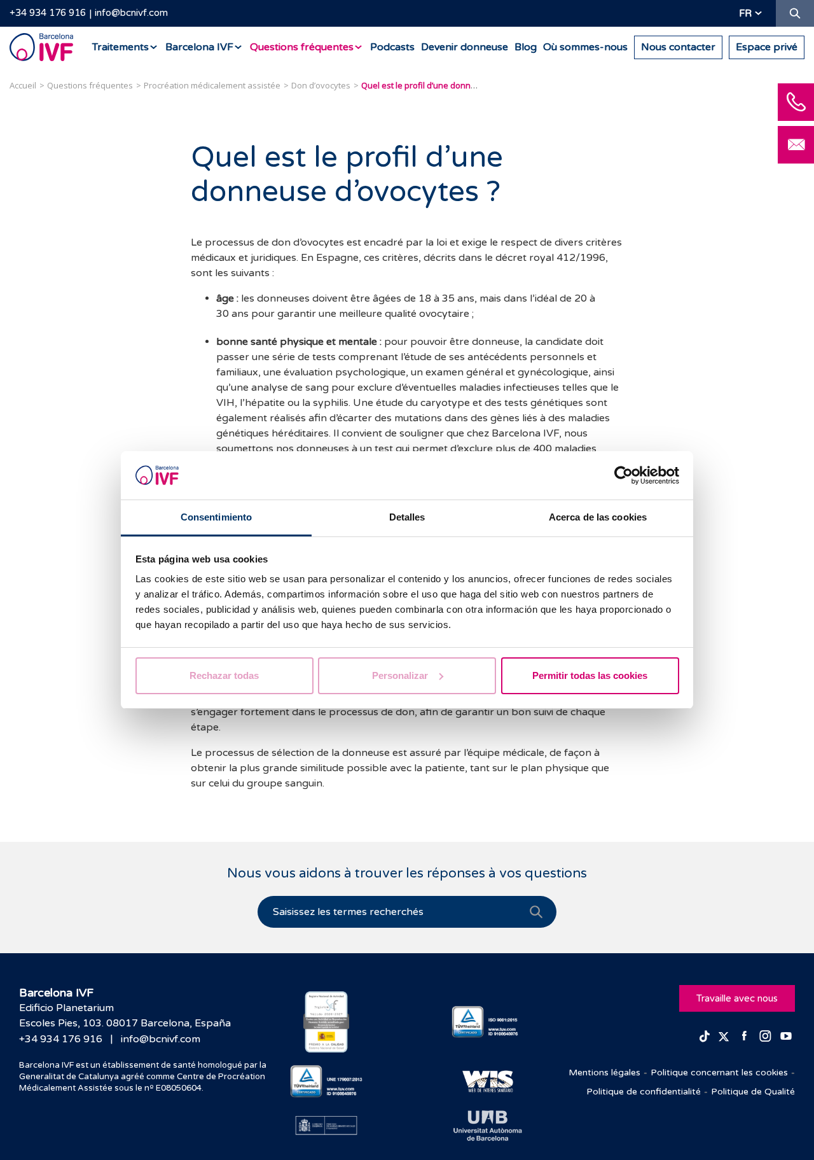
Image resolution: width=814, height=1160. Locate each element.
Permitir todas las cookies (589, 675)
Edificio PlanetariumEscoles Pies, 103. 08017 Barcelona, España (125, 1016)
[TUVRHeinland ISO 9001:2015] (488, 1022)
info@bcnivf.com (131, 12)
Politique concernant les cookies (719, 1072)
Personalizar (400, 675)
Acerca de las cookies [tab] (598, 517)
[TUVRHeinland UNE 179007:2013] (326, 1081)
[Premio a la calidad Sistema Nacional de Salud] (326, 1021)
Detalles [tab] (407, 517)
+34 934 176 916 (48, 12)
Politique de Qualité (753, 1091)
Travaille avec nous (737, 998)
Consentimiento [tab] (216, 517)
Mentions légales (604, 1072)
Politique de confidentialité (643, 1091)
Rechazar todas (224, 675)
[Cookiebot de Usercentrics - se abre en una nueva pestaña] (623, 475)
